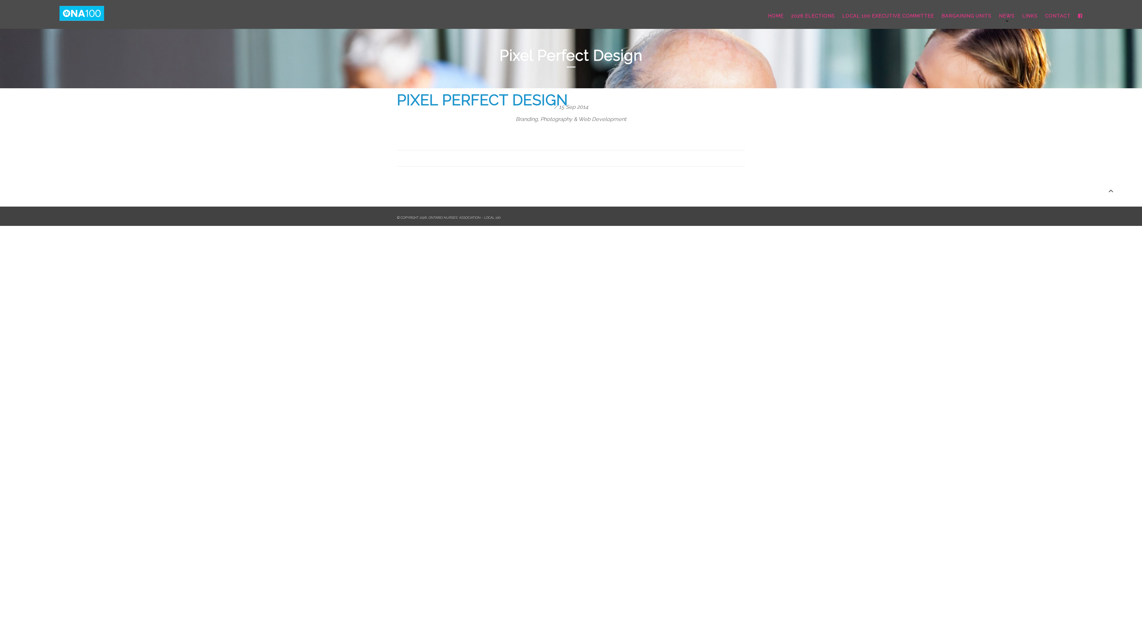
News (1007, 16)
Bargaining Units (967, 16)
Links (1030, 16)
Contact (1058, 16)
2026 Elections (813, 16)
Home (776, 16)
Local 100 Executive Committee (888, 16)
